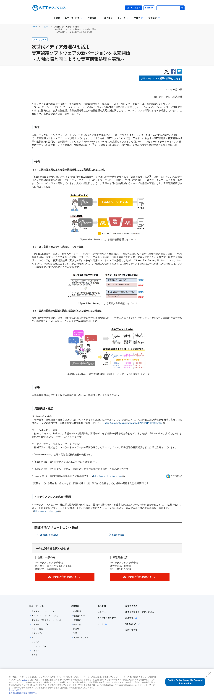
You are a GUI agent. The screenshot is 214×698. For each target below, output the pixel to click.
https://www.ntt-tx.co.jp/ (46, 511)
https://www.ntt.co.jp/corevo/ (107, 476)
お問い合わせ (131, 629)
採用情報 (129, 617)
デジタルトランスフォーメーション (47, 620)
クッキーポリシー (16, 690)
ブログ (101, 623)
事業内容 (77, 624)
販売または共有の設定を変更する (23, 693)
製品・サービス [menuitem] (71, 20)
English (149, 8)
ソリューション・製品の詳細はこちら (161, 78)
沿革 (75, 633)
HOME (34, 27)
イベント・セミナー (107, 617)
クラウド (35, 651)
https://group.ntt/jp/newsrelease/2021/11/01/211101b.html (133, 423)
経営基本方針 (79, 616)
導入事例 (102, 605)
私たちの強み (131, 605)
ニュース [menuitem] (120, 20)
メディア (35, 642)
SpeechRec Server (49, 534)
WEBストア (130, 623)
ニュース (46, 27)
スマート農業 (37, 629)
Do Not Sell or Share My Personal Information (185, 682)
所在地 (76, 629)
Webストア (135, 7)
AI (32, 637)
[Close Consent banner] (209, 673)
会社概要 (77, 620)
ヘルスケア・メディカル (42, 624)
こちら (24, 680)
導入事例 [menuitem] (108, 17)
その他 (34, 655)
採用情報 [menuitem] (153, 17)
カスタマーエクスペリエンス (44, 611)
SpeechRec (118, 534)
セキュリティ (37, 633)
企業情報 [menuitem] (90, 20)
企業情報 (75, 605)
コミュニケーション (40, 646)
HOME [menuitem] (57, 17)
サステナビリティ (80, 637)
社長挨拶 (77, 611)
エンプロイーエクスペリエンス (45, 616)
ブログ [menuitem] (137, 17)
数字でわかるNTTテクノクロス (139, 611)
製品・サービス (36, 605)
